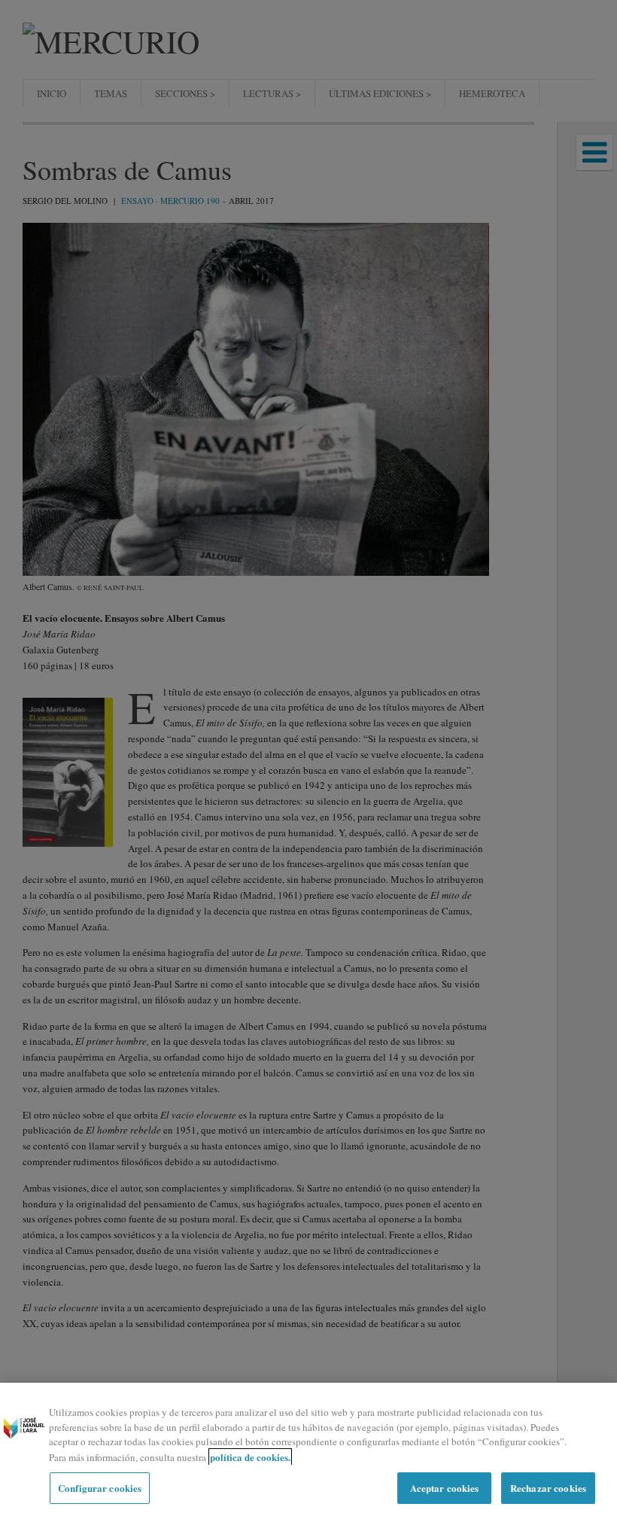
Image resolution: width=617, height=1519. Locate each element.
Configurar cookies (99, 1488)
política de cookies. (250, 1457)
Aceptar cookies (444, 1488)
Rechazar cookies (548, 1488)
